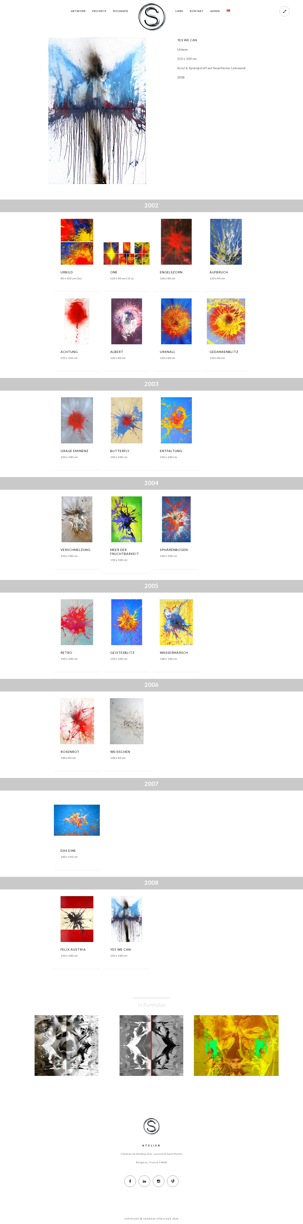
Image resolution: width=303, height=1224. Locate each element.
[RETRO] (70, 623)
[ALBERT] (120, 322)
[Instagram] (158, 1181)
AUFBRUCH (219, 272)
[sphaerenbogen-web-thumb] (183, 520)
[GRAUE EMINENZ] (70, 421)
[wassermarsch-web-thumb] (183, 623)
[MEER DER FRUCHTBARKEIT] (120, 520)
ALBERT (116, 352)
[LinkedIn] (144, 1181)
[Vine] (172, 1181)
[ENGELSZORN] (169, 243)
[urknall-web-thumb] (183, 322)
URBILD (67, 272)
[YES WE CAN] (120, 920)
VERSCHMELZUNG (76, 550)
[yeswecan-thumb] (133, 920)
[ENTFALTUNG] (169, 421)
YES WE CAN (120, 949)
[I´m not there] (229, 1035)
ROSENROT (70, 752)
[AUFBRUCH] (219, 243)
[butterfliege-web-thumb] (133, 421)
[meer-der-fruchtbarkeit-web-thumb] (133, 520)
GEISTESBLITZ (122, 652)
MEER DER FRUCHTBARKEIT (124, 552)
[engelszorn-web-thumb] (183, 243)
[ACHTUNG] (70, 322)
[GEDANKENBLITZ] (219, 322)
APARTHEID (151, 1047)
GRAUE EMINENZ (75, 451)
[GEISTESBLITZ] (120, 623)
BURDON (66, 1047)
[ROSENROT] (70, 722)
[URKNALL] (169, 322)
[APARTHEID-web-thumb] (158, 1035)
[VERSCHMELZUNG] (70, 520)
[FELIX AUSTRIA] (70, 920)
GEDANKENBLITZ (224, 352)
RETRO (66, 652)
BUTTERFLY (120, 451)
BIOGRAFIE (120, 11)
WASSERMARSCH (174, 652)
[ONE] (120, 243)
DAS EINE (68, 850)
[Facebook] (130, 1181)
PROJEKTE (99, 11)
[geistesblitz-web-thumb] (133, 623)
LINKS (179, 11)
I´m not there (236, 1047)
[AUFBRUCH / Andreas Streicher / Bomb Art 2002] (232, 243)
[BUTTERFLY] (120, 421)
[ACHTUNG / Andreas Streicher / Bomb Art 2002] (83, 322)
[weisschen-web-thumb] (133, 722)
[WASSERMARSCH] (169, 623)
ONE (114, 272)
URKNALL (167, 352)
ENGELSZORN (171, 272)
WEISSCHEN (120, 752)
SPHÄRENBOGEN (174, 550)
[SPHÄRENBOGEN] (169, 520)
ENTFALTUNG (171, 451)
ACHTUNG (69, 352)
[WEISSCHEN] (120, 722)
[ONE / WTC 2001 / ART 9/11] (133, 243)
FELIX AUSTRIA (73, 949)
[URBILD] (70, 243)
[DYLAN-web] (243, 1035)
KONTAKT (197, 11)
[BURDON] (59, 1035)
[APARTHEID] (144, 1035)
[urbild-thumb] (83, 243)
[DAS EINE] (70, 821)
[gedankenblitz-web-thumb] (232, 322)
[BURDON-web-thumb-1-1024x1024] (73, 1035)
